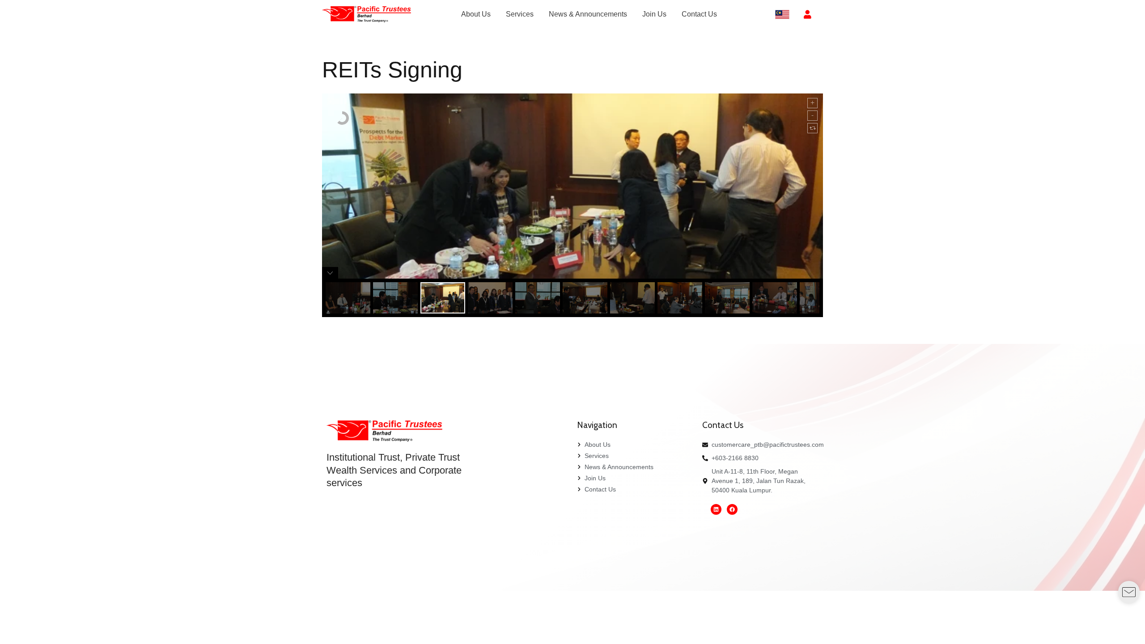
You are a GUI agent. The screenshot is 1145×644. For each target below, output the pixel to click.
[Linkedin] (716, 509)
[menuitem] (476, 14)
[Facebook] (732, 509)
